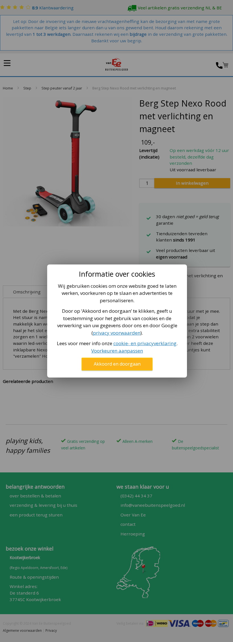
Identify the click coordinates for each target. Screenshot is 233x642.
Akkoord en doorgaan (117, 364)
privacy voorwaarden (116, 333)
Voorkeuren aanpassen (117, 350)
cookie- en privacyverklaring (144, 343)
